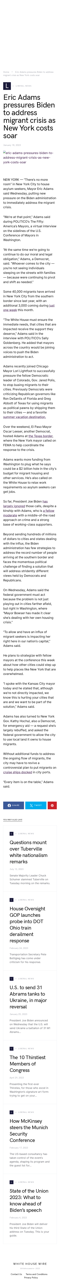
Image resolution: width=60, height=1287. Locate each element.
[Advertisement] (30, 30)
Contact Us (16, 1274)
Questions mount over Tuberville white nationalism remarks (28, 852)
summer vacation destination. (24, 417)
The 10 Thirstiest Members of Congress (27, 1063)
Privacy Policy (31, 1277)
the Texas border (40, 436)
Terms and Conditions (36, 1274)
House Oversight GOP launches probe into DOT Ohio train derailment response (27, 925)
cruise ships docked (17, 772)
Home (6, 72)
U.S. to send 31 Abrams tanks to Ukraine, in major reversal (28, 997)
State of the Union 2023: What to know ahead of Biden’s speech (29, 1200)
